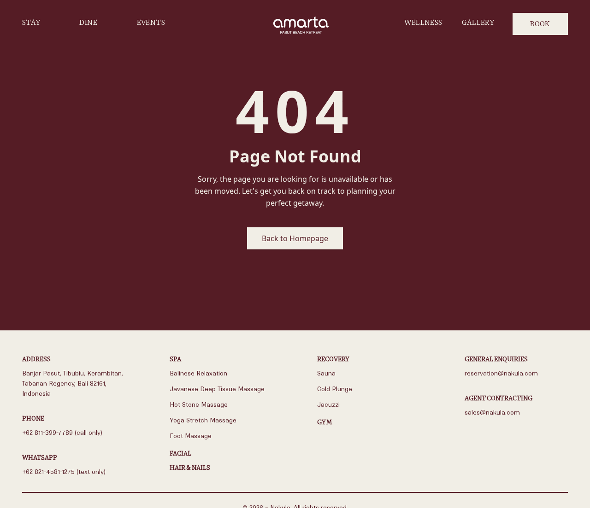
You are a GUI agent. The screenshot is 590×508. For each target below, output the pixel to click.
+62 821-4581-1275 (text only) (64, 471)
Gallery (478, 22)
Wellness (423, 22)
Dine (88, 22)
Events (151, 22)
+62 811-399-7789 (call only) (62, 432)
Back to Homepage (295, 238)
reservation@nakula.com (501, 373)
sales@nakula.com (492, 412)
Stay (31, 22)
